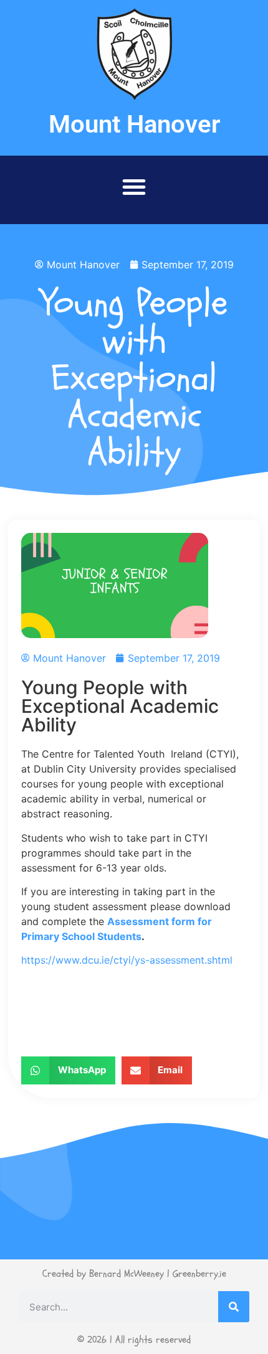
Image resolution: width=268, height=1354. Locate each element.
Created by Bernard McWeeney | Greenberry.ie (134, 1274)
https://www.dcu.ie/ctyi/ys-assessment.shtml (126, 960)
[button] (134, 186)
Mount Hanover (134, 124)
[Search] (233, 1306)
